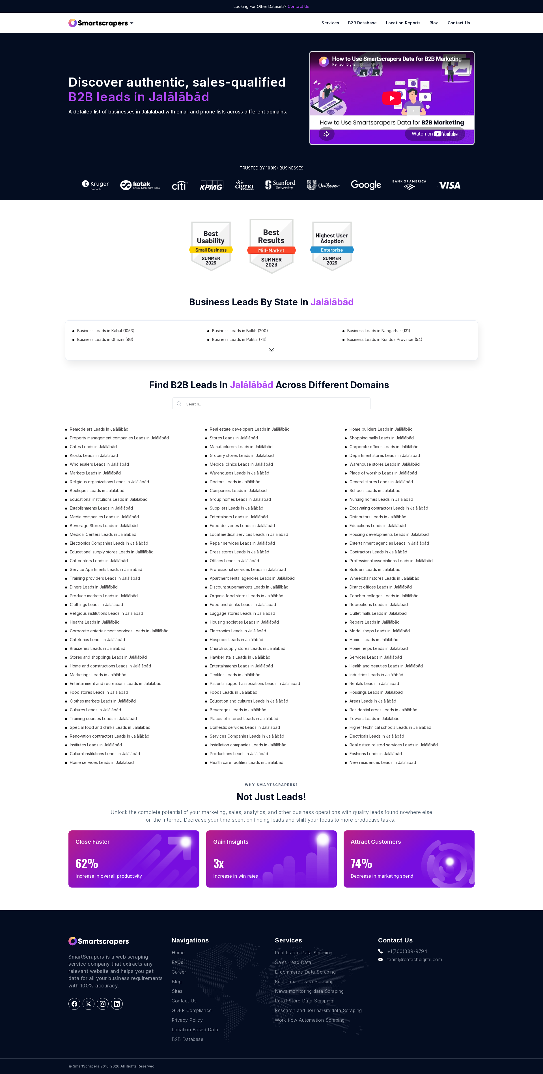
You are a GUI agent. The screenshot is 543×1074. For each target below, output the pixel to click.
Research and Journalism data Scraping (318, 1010)
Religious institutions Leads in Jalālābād (106, 613)
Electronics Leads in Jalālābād (238, 630)
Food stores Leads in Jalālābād (99, 692)
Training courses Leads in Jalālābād (103, 718)
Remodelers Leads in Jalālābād (99, 429)
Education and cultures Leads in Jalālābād (249, 701)
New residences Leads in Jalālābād (383, 762)
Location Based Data (195, 1029)
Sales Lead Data (293, 962)
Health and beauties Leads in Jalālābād (386, 665)
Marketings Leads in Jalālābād (98, 674)
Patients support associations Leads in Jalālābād (255, 683)
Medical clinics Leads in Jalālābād (241, 464)
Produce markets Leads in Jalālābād (104, 595)
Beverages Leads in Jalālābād (238, 709)
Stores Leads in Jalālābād (234, 437)
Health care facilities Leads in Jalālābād (246, 762)
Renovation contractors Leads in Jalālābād (109, 736)
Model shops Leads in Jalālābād (380, 630)
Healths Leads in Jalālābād (95, 622)
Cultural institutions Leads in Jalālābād (105, 753)
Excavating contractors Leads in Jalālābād (389, 508)
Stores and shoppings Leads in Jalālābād (108, 657)
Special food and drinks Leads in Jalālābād (110, 727)
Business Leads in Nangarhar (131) (378, 330)
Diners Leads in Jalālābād (94, 587)
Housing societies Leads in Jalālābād (244, 622)
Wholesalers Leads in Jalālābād (99, 464)
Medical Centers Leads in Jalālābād (103, 534)
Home (178, 952)
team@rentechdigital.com (414, 959)
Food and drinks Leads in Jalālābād (243, 604)
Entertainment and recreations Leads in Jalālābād (115, 683)
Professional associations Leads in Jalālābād (391, 560)
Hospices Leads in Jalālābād (236, 639)
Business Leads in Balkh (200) (240, 330)
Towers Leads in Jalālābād (375, 718)
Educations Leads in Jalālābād (378, 525)
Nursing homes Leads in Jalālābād (381, 499)
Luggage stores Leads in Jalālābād (242, 613)
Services (330, 22)
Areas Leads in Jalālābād (373, 701)
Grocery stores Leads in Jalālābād (242, 455)
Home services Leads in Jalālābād (102, 762)
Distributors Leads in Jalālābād (378, 516)
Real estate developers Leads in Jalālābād (250, 429)
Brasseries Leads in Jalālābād (97, 648)
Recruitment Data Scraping (304, 981)
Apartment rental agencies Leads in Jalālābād (252, 578)
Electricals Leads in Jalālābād (377, 736)
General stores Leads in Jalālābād (381, 481)
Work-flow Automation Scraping (310, 1020)
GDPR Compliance (192, 1010)
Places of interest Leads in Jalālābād (244, 718)
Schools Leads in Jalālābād (375, 490)
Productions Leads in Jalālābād (239, 753)
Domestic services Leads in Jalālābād (245, 727)
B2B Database (362, 22)
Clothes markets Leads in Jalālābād (103, 701)
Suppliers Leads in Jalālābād (236, 508)
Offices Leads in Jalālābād (234, 560)
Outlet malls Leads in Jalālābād (378, 613)
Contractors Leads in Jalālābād (378, 551)
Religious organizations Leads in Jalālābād (109, 481)
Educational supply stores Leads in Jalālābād (112, 551)
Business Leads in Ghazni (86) (105, 339)
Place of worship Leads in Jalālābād (383, 473)
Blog (434, 22)
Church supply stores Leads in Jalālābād (247, 648)
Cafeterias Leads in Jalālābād (97, 639)
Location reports (403, 22)
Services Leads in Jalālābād (376, 657)
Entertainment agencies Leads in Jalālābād (389, 543)
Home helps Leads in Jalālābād (379, 648)
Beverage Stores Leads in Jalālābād (104, 525)
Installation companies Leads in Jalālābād (248, 744)
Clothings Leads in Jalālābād (96, 604)
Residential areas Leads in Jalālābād (383, 709)
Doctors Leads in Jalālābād (235, 481)
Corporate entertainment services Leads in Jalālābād (119, 630)
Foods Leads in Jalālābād (233, 692)
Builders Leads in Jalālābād (375, 569)
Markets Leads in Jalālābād (95, 473)
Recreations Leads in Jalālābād (379, 604)
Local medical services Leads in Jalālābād (249, 534)
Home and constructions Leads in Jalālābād (110, 665)
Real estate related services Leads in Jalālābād (394, 744)
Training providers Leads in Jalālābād (105, 578)
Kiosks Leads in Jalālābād (94, 455)
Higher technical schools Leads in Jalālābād (390, 727)
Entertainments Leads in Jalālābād (241, 665)
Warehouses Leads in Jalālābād (239, 473)
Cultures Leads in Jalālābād (95, 709)
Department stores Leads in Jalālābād (385, 455)
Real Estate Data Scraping (304, 952)
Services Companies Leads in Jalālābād (247, 736)
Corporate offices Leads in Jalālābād (384, 446)
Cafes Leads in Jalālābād (93, 446)
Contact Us (298, 6)
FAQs (177, 962)
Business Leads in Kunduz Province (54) (385, 339)
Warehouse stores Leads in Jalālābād (385, 464)
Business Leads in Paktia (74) (239, 339)
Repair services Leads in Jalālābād (242, 543)
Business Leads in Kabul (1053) (106, 330)
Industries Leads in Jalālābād (376, 674)
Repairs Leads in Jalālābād (375, 622)
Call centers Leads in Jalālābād (99, 560)
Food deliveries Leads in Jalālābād (242, 525)
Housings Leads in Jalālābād (376, 692)
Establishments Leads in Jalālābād (101, 508)
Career (179, 972)
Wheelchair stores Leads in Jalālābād (384, 578)
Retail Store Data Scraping (304, 1001)
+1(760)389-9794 (407, 951)
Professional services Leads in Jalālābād (248, 569)
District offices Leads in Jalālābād (381, 587)
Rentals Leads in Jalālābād (374, 683)
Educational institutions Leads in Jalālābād (109, 499)
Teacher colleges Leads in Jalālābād (384, 595)
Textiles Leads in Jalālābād (235, 674)
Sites (177, 991)
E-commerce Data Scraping (305, 972)
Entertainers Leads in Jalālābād (239, 516)
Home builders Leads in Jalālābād (381, 429)
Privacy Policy (187, 1020)
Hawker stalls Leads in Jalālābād (240, 657)
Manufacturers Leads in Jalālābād (241, 446)
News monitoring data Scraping (309, 991)
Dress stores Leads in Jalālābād (239, 551)
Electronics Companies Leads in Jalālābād (109, 543)
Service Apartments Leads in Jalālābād (106, 569)
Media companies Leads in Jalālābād (104, 516)
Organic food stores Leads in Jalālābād (246, 595)
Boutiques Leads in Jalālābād (97, 490)
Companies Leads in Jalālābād (238, 490)
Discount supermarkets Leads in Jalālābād (249, 587)
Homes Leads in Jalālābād (374, 639)
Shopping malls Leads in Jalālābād (382, 437)
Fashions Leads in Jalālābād (376, 753)
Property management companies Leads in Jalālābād (119, 437)
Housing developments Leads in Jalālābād (389, 534)
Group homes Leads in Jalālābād (240, 499)
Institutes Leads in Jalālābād (96, 744)
